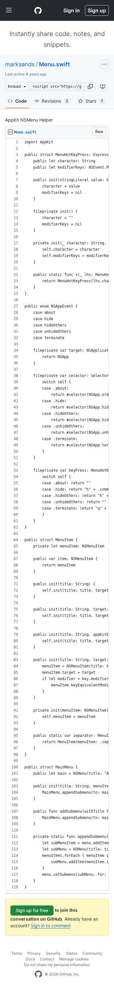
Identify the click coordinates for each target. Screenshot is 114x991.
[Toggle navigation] (9, 10)
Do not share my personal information (57, 964)
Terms (16, 953)
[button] (90, 86)
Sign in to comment (51, 925)
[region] (57, 515)
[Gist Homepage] (38, 10)
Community (92, 953)
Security (53, 953)
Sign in (71, 10)
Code (21, 101)
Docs (30, 959)
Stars (94, 101)
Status (71, 953)
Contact (47, 959)
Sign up (97, 10)
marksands (20, 64)
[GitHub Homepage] (38, 974)
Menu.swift (54, 64)
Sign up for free (32, 910)
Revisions (55, 101)
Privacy (34, 953)
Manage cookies (74, 959)
